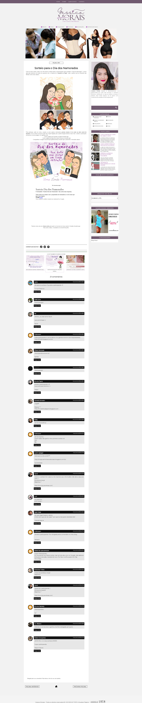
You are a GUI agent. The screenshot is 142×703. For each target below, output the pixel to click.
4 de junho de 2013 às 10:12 (78, 433)
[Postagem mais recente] (32, 687)
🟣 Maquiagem (60, 27)
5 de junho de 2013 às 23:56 (78, 623)
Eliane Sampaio (39, 350)
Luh (35, 496)
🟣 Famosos (69, 27)
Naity (36, 419)
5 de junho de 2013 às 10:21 (78, 550)
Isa (35, 313)
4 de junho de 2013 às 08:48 (78, 299)
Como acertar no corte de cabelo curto (107, 135)
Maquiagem (97, 123)
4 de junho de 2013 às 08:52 (78, 313)
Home (58, 1)
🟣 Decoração (79, 27)
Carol (36, 474)
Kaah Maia (37, 512)
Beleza (109, 116)
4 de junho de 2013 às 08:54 (78, 334)
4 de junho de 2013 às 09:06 (78, 419)
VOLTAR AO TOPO (71, 702)
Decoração (110, 120)
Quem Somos (72, 1)
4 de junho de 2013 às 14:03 (78, 473)
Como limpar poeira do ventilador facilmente (107, 144)
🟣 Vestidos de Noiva (92, 27)
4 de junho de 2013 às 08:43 (78, 281)
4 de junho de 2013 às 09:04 (78, 381)
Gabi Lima (37, 299)
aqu (79, 226)
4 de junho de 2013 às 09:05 (78, 400)
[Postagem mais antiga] (80, 687)
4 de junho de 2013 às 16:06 (78, 511)
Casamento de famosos (97, 117)
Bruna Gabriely (39, 606)
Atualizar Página (83, 702)
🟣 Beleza (43, 27)
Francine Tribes (39, 569)
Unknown (37, 334)
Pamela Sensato (39, 400)
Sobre (64, 1)
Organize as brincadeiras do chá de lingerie (107, 164)
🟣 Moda (51, 27)
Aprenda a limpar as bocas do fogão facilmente (106, 154)
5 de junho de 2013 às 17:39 (78, 606)
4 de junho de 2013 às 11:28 (78, 452)
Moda (108, 126)
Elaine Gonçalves (40, 638)
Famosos (109, 123)
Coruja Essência (39, 288)
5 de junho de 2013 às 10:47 (78, 569)
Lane (36, 282)
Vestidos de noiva (98, 126)
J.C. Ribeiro (37, 624)
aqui (67, 136)
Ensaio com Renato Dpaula (99, 121)
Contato (81, 1)
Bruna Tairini (38, 381)
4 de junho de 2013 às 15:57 (78, 496)
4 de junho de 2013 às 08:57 (78, 367)
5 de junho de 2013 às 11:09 (78, 585)
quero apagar (38, 453)
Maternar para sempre (41, 550)
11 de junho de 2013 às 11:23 (78, 637)
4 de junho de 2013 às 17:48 (78, 531)
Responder (37, 291)
